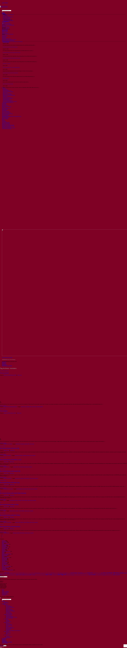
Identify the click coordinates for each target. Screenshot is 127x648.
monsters (28, 406)
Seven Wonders (5, 562)
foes (25, 406)
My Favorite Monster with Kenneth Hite (10, 471)
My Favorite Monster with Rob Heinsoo (10, 526)
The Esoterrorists (9, 606)
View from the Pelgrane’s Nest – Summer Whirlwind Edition (11, 67)
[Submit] (2, 600)
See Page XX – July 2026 (6, 63)
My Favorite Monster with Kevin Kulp (9, 448)
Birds (3, 543)
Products (5, 455)
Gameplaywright (5, 548)
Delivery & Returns (5, 592)
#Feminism (8, 623)
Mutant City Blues (5, 554)
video (28, 455)
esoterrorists (52, 573)
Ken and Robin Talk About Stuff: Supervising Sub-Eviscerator (11, 52)
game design (68, 573)
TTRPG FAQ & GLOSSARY (7, 365)
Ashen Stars (4, 541)
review (33, 574)
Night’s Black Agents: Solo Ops (11, 617)
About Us (4, 639)
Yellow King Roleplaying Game (11, 406)
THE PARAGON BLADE (7, 357)
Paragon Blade (4, 560)
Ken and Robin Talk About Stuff (113, 573)
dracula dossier (37, 573)
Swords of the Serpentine (6, 566)
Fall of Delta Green (2, 480)
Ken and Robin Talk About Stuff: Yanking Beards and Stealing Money (13, 41)
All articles (6, 602)
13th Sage (11, 573)
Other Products (6, 631)
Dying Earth (4, 545)
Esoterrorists (1, 408)
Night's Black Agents (5, 557)
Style (3, 565)
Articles (3, 601)
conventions (32, 573)
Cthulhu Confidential (5, 544)
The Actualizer (3, 411)
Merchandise (8, 634)
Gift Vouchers (8, 632)
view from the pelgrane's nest (103, 574)
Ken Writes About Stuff (10, 627)
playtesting (27, 574)
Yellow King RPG (40, 406)
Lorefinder (8, 620)
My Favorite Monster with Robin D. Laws (10, 459)
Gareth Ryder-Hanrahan (13, 500)
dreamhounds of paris (43, 573)
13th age (6, 573)
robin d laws (34, 406)
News (5, 406)
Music (7, 633)
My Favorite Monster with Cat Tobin (9, 504)
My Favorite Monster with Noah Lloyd (9, 482)
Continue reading (3, 405)
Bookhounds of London (27, 573)
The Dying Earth (9, 624)
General (3, 549)
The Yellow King (9, 613)
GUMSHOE (90, 573)
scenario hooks (54, 574)
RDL (31, 406)
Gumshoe (1, 457)
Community (4, 638)
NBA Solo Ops (4, 555)
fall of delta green (60, 573)
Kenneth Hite (17, 478)
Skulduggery (4, 563)
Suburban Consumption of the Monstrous (13, 630)
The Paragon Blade (9, 618)
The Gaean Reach (5, 567)
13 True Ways (2, 573)
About (3, 589)
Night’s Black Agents (9, 610)
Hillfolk (3, 552)
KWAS (3, 553)
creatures (22, 406)
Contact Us (4, 640)
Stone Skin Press (5, 564)
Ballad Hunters (4, 542)
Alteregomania (8, 615)
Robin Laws (19, 375)
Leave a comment (32, 455)
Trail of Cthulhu (8, 478)
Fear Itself (4, 408)
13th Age (1, 524)
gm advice (85, 573)
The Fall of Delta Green (10, 607)
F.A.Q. (3, 590)
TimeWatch (9, 455)
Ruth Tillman (21, 522)
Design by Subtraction (6, 78)
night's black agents (20, 574)
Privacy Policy (4, 593)
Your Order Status (5, 594)
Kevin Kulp (17, 455)
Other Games (6, 622)
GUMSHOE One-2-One (6, 551)
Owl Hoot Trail (4, 558)
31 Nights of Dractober (16, 573)
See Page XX (62, 574)
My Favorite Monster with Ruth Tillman (10, 515)
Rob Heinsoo (43, 574)
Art (19, 573)
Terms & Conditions (5, 591)
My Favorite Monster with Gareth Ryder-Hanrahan (13, 493)
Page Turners (4, 559)
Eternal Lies (56, 573)
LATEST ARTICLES (6, 42)
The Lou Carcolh (4, 373)
